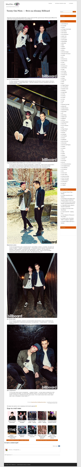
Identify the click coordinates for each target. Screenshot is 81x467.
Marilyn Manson (65, 107)
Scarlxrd (63, 148)
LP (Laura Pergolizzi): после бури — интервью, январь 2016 (18, 440)
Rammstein (64, 142)
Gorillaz (63, 76)
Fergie (63, 69)
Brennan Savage (65, 51)
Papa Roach (64, 130)
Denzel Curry (64, 58)
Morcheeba (64, 111)
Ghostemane (64, 74)
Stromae (63, 158)
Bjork (63, 44)
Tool (63, 171)
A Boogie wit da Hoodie (66, 29)
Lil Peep (63, 93)
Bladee (63, 46)
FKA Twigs (64, 71)
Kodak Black (64, 92)
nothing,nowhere (65, 121)
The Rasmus (64, 169)
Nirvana (63, 120)
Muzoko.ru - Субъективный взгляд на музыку (21, 464)
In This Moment (65, 86)
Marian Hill (64, 106)
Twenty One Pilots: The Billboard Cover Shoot (38, 402)
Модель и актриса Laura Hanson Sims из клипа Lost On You (47, 440)
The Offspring (64, 167)
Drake (63, 62)
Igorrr (63, 83)
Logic (63, 100)
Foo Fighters (64, 72)
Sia (62, 149)
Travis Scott (64, 172)
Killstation (64, 90)
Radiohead (64, 139)
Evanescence (64, 65)
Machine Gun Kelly (65, 104)
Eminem (63, 64)
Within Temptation (65, 179)
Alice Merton (64, 32)
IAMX (63, 81)
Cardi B (63, 55)
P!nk (63, 127)
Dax (63, 57)
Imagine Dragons (65, 85)
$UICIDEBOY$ (65, 23)
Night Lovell (64, 116)
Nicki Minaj (64, 114)
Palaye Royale (65, 128)
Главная (50, 3)
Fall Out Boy (64, 67)
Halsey (63, 78)
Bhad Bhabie (64, 41)
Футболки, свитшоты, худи (60, 3)
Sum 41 (63, 162)
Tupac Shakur (64, 174)
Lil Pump (63, 95)
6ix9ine (63, 27)
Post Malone (64, 135)
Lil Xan (63, 99)
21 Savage (64, 25)
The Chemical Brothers (66, 164)
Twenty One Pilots (65, 176)
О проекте (71, 3)
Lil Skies (63, 97)
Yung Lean (64, 183)
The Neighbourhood (66, 165)
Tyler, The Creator (65, 178)
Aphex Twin (64, 36)
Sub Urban (64, 160)
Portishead (64, 134)
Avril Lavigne (64, 39)
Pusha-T (63, 137)
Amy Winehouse (65, 34)
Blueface (63, 48)
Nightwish (64, 118)
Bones (63, 50)
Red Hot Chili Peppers (66, 144)
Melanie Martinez (65, 109)
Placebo (63, 132)
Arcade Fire (64, 37)
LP (62, 102)
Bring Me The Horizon (66, 53)
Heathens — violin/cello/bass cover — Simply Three (12, 436)
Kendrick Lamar (65, 88)
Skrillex (63, 153)
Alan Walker (64, 30)
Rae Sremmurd (65, 141)
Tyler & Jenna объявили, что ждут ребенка (52, 436)
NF (62, 113)
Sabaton (63, 146)
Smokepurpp (64, 157)
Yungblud (64, 185)
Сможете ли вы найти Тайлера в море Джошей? (42, 436)
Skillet (63, 151)
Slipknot (63, 155)
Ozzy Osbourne (65, 125)
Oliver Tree (64, 123)
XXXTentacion (64, 181)
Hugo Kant (64, 79)
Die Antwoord (64, 60)
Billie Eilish (64, 43)
